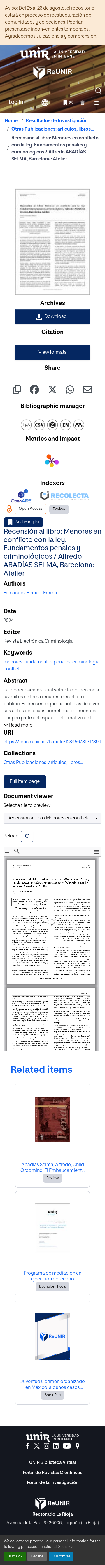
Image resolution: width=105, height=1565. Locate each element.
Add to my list (27, 522)
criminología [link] (85, 662)
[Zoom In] (60, 851)
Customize (61, 1556)
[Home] (52, 53)
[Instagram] (46, 1446)
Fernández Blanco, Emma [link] (30, 593)
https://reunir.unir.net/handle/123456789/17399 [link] (52, 742)
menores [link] (13, 662)
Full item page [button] (25, 781)
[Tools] (96, 852)
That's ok (14, 1556)
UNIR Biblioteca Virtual (52, 1462)
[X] (37, 1446)
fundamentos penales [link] (47, 662)
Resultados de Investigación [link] (57, 121)
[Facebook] (27, 1446)
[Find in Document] (16, 851)
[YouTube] (67, 1446)
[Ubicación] (77, 1446)
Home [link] (11, 121)
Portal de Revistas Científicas (52, 1473)
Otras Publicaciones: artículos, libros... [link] (52, 129)
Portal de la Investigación (52, 1482)
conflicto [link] (13, 669)
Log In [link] (16, 102)
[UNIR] (52, 1437)
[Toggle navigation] (96, 102)
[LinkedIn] (56, 1446)
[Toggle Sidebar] (7, 851)
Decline (37, 1556)
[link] (52, 316)
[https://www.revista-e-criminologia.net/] (50, 972)
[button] (98, 90)
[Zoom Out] (55, 851)
